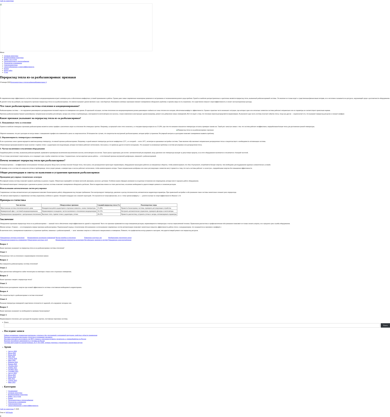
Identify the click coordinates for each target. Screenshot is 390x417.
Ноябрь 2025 (12, 368)
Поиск (6, 322)
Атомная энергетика (11, 56)
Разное (6, 68)
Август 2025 (12, 373)
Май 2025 (11, 379)
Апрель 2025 (12, 380)
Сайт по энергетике (7, 1)
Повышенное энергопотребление (119, 240)
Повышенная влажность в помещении (13, 240)
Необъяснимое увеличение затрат (120, 238)
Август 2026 (12, 351)
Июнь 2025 (12, 377)
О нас (6, 72)
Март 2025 (11, 382)
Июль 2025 (12, 375)
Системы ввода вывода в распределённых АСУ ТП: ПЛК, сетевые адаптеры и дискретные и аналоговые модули (43, 342)
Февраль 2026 (13, 362)
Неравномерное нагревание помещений (41, 238)
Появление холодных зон (93, 238)
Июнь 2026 (12, 355)
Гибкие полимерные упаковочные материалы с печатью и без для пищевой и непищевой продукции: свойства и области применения (50, 335)
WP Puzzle (9, 412)
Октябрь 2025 (13, 369)
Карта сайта (8, 70)
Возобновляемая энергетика (14, 58)
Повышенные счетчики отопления (12, 238)
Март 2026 (11, 360)
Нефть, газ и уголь (10, 59)
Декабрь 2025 (12, 366)
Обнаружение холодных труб (37, 240)
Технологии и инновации (13, 63)
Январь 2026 (12, 364)
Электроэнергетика (11, 65)
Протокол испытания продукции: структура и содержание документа (28, 337)
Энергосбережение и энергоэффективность (19, 67)
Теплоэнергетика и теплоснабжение (16, 61)
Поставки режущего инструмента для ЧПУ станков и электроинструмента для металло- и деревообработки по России (45, 339)
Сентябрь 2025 (13, 371)
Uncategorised (12, 391)
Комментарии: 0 (41, 82)
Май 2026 (11, 357)
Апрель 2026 (12, 358)
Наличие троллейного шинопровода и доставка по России (24, 341)
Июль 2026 (12, 353)
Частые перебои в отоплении (66, 238)
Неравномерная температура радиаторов (70, 240)
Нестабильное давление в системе (96, 240)
